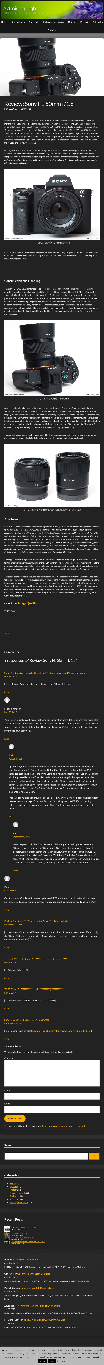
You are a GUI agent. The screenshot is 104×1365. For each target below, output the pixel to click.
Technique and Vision (19, 1202)
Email (7, 1103)
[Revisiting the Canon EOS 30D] (7, 1238)
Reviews (13, 1196)
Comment (10, 1058)
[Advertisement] (53, 267)
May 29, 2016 (10, 676)
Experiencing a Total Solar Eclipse (37, 1287)
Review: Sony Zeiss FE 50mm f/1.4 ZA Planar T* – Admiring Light (36, 921)
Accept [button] (42, 1361)
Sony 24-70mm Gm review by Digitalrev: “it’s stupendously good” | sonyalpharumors (45, 673)
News (12, 1183)
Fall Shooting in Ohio (19, 1233)
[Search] (94, 1156)
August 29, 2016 (16, 759)
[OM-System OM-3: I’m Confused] (7, 1229)
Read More (61, 1361)
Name (7, 1090)
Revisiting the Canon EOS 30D (23, 1237)
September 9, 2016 (21, 836)
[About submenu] (55, 30)
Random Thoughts (18, 1193)
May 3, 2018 (10, 993)
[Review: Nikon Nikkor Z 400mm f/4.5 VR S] (7, 1243)
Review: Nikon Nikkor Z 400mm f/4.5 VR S (28, 1242)
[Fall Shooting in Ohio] (7, 1234)
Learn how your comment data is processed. (63, 1126)
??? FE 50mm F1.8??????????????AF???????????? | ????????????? (34, 989)
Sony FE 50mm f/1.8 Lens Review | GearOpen (26, 1019)
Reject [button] (52, 1361)
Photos (13, 1190)
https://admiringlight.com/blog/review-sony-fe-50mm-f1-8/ (58, 1030)
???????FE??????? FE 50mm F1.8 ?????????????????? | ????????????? (35, 959)
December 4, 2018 (12, 1023)
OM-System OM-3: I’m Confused (24, 1227)
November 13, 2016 (13, 924)
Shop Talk (14, 1199)
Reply (6, 692)
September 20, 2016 (13, 890)
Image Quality (27, 603)
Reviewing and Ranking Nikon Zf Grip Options (37, 1305)
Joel (11, 755)
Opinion (13, 1186)
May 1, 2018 (10, 962)
